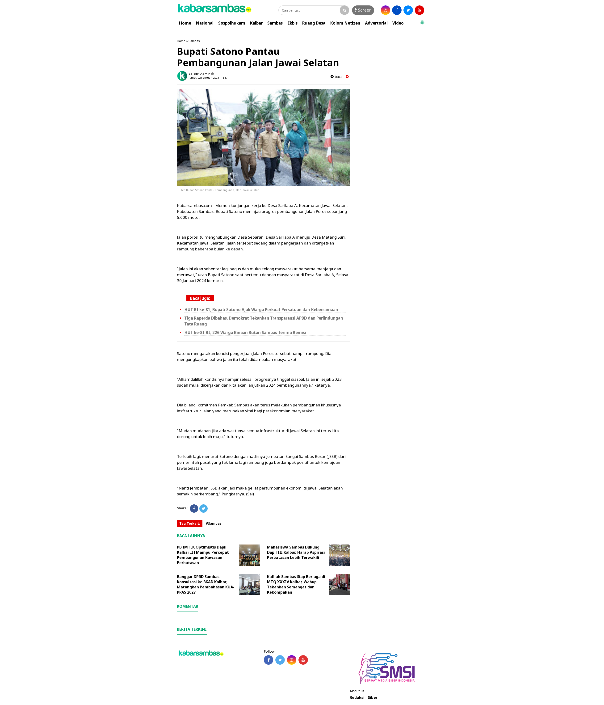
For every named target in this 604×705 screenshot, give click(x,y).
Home (185, 23)
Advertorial (376, 23)
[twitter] (408, 10)
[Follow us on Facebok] (268, 660)
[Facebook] (194, 508)
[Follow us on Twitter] (280, 660)
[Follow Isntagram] (291, 660)
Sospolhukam (231, 23)
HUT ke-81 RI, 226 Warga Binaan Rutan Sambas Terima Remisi (245, 332)
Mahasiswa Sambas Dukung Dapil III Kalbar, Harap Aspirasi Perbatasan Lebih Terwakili (296, 552)
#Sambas (214, 523)
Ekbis (292, 23)
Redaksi (357, 697)
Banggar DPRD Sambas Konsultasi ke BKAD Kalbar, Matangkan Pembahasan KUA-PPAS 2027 (206, 584)
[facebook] (397, 10)
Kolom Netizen (345, 23)
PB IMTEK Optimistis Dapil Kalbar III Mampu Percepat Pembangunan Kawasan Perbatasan (203, 555)
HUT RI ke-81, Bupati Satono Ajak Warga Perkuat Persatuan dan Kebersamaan (261, 309)
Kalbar (256, 23)
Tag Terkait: (189, 523)
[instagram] (385, 10)
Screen (364, 10)
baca (338, 77)
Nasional (205, 23)
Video (398, 23)
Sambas (275, 23)
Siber (373, 697)
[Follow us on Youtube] (303, 660)
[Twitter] (203, 508)
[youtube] (419, 10)
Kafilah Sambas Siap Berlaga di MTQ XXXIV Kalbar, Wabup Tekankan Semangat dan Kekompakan (296, 584)
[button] (422, 20)
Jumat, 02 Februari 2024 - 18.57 (208, 77)
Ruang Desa (313, 23)
